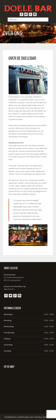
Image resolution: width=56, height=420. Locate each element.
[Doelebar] (28, 6)
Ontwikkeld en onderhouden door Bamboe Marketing (28, 417)
